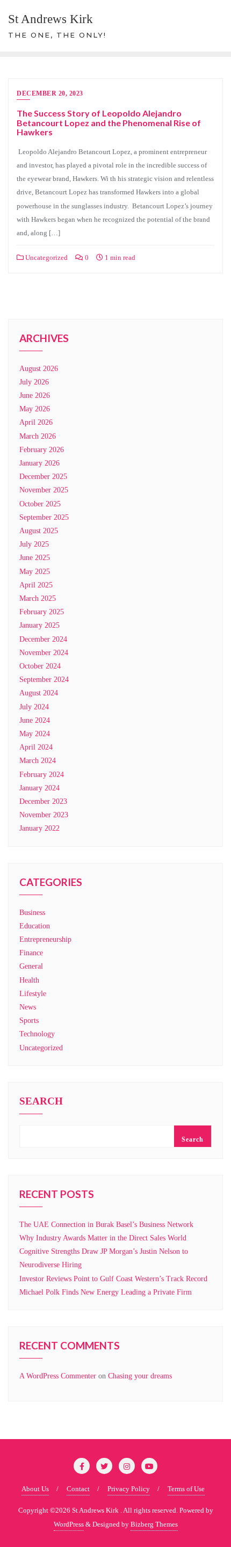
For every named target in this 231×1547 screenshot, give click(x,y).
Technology (37, 1034)
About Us (35, 1489)
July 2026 (34, 382)
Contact (78, 1489)
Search (41, 1101)
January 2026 (39, 463)
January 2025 (39, 625)
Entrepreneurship (45, 939)
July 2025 (34, 544)
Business (32, 913)
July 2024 (34, 707)
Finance (31, 953)
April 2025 (36, 585)
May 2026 (34, 409)
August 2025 (38, 531)
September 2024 (44, 680)
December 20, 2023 (50, 93)
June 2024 (34, 720)
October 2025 (40, 504)
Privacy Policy (128, 1489)
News (27, 1007)
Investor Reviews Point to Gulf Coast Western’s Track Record (113, 1279)
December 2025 (43, 477)
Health (29, 980)
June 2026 (34, 395)
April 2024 (36, 747)
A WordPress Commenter (57, 1376)
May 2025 (34, 572)
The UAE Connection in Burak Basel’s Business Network (106, 1225)
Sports (29, 1020)
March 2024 (37, 761)
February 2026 (41, 450)
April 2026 (36, 422)
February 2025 (41, 612)
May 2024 (34, 734)
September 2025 (44, 517)
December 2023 (43, 801)
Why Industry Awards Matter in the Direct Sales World (102, 1238)
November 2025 (43, 490)
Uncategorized (46, 257)
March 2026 (37, 436)
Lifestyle (32, 994)
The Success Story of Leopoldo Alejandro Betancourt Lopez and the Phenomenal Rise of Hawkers (109, 122)
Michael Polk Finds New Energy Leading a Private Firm (105, 1292)
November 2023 (43, 815)
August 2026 (38, 369)
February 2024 (41, 775)
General (31, 966)
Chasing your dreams (140, 1376)
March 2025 (37, 598)
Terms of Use (186, 1489)
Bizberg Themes (154, 1524)
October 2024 (40, 666)
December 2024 (43, 639)
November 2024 (43, 653)
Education (34, 926)
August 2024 (38, 693)
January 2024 (39, 788)
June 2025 (34, 558)
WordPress (69, 1524)
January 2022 (39, 828)
